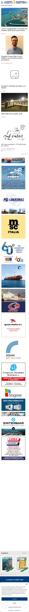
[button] (27, 584)
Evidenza (3, 33)
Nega (14, 603)
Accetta (14, 599)
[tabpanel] (14, 147)
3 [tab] (4, 150)
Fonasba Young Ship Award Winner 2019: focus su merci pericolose (12, 58)
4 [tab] (5, 150)
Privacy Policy (17, 610)
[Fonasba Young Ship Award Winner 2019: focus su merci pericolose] (14, 45)
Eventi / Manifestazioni (6, 63)
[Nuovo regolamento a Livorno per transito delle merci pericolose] (14, 17)
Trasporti (3, 91)
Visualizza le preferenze (14, 607)
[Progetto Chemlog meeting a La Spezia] (14, 74)
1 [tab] (1, 150)
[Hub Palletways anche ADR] (14, 102)
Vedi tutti (23, 154)
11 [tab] (14, 574)
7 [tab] (9, 150)
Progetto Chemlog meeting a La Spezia (13, 87)
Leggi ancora (14, 147)
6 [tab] (8, 574)
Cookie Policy (11, 610)
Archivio (24, 553)
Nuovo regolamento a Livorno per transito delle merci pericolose (14, 29)
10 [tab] (13, 574)
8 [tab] (10, 150)
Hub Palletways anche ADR (11, 113)
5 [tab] (6, 150)
